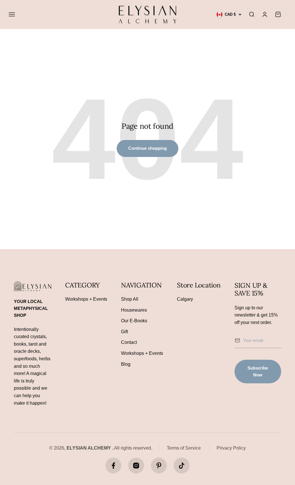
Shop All (129, 299)
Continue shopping (147, 148)
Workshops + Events (86, 299)
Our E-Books (134, 320)
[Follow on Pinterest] (159, 465)
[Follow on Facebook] (113, 465)
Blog (126, 364)
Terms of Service (184, 448)
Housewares (134, 310)
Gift (124, 331)
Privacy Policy (231, 448)
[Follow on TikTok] (182, 465)
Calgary (185, 299)
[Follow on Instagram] (136, 465)
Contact (129, 342)
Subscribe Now (257, 371)
